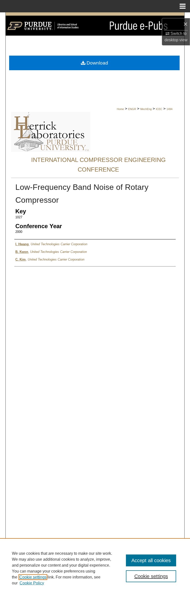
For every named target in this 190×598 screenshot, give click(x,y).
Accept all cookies (151, 560)
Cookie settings (33, 577)
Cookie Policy (32, 583)
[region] (95, 568)
